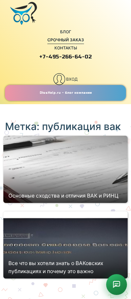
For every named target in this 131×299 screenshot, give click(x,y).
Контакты (65, 47)
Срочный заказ (65, 39)
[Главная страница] (65, 13)
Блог (65, 31)
